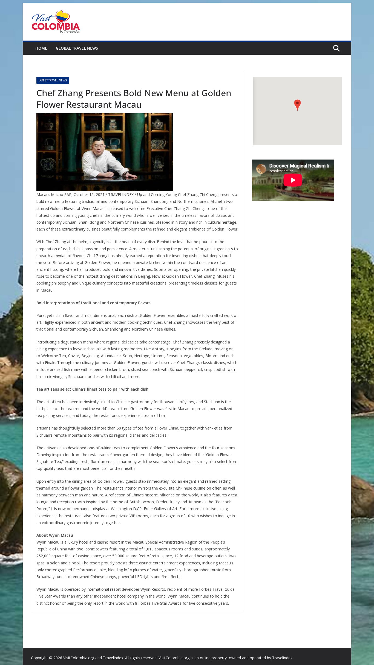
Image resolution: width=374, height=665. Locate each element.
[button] (297, 105)
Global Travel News (77, 48)
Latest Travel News (53, 80)
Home (41, 48)
